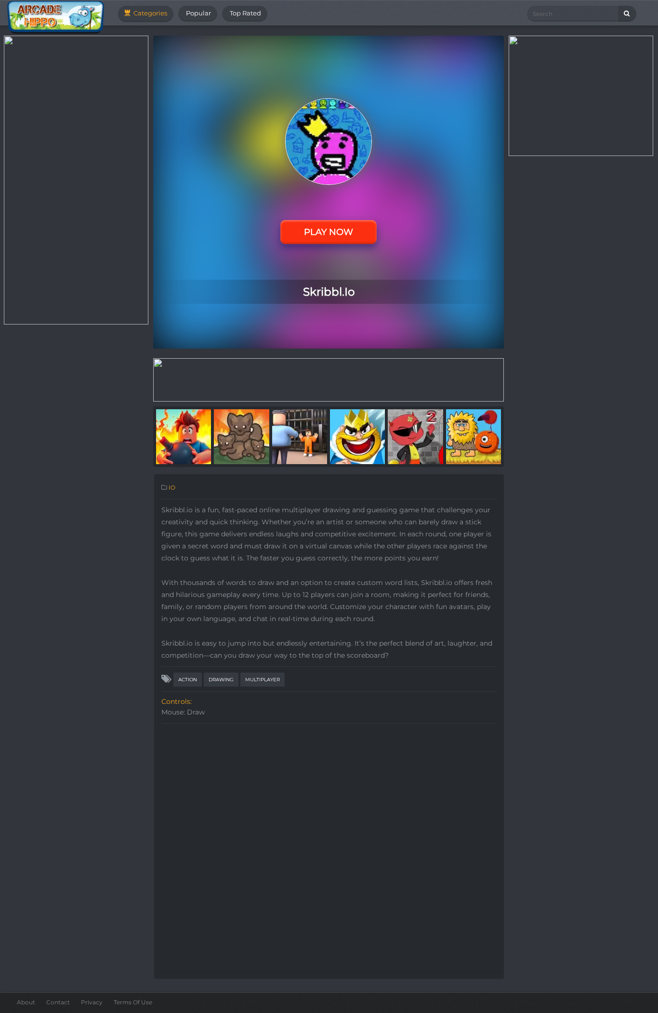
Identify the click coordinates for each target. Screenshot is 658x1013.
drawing (221, 679)
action (187, 679)
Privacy (92, 1002)
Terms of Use (133, 1002)
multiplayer (262, 679)
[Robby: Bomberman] (183, 436)
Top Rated (244, 13)
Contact (58, 1002)
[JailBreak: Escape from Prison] (299, 436)
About (26, 1002)
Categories (149, 13)
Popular (197, 13)
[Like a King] (357, 436)
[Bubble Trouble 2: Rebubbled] (415, 436)
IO (172, 487)
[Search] (627, 14)
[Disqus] (329, 848)
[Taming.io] (241, 436)
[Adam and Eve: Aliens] (473, 436)
